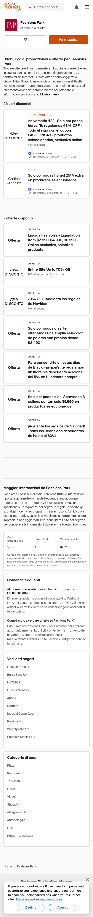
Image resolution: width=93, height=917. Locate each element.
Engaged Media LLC (21, 737)
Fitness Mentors (18, 690)
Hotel (11, 789)
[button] (87, 7)
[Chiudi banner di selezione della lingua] (87, 879)
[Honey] (12, 7)
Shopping (13, 804)
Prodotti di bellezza (20, 836)
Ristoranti (14, 773)
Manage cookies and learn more (39, 899)
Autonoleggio (16, 820)
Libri (10, 828)
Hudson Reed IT (18, 667)
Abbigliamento (17, 812)
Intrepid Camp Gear (20, 714)
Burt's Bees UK (17, 675)
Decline (30, 907)
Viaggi (11, 797)
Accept (62, 907)
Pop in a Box (15, 721)
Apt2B (11, 698)
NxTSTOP (14, 682)
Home (7, 866)
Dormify (12, 706)
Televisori (13, 781)
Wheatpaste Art (18, 729)
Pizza (10, 765)
